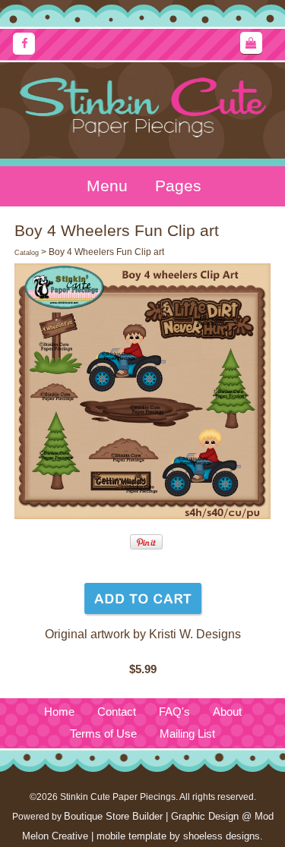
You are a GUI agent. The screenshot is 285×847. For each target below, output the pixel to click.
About (227, 712)
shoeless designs (221, 836)
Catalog (26, 253)
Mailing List (187, 734)
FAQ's (174, 712)
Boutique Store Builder (113, 816)
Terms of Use (103, 734)
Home (59, 712)
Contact (116, 712)
